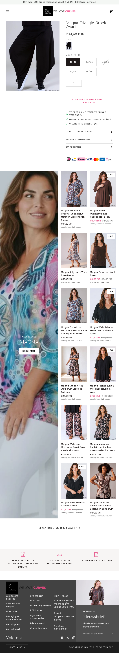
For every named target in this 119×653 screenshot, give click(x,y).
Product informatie (78, 139)
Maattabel (11, 611)
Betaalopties (13, 624)
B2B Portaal (36, 610)
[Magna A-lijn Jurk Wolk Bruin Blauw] (74, 250)
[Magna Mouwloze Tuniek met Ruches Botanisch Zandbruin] (103, 481)
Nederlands (16, 647)
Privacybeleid (37, 623)
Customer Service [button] (12, 597)
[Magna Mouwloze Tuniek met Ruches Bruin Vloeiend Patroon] (103, 422)
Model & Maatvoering (79, 131)
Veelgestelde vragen (13, 605)
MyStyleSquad (79, 647)
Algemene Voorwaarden (37, 617)
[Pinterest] (67, 637)
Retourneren (73, 147)
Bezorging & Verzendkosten (14, 618)
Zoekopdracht (104, 647)
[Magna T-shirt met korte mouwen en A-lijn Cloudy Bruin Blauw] (74, 305)
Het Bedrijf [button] (36, 596)
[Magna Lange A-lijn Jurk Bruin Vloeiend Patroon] (74, 364)
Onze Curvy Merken (40, 605)
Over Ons (35, 600)
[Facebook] (62, 637)
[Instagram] (73, 637)
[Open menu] (10, 11)
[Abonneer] (109, 633)
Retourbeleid (13, 629)
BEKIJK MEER (29, 351)
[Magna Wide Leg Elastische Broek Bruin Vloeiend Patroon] (74, 422)
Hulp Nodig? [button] (61, 596)
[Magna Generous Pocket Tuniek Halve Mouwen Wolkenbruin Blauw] (74, 189)
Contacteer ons (38, 628)
